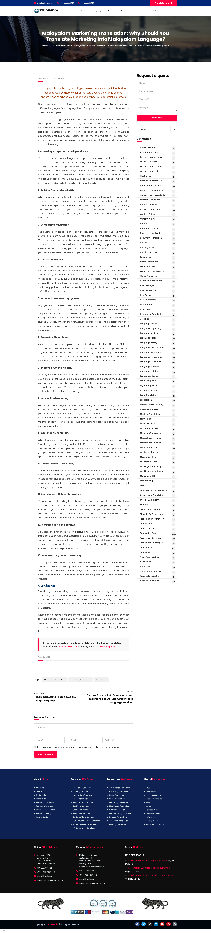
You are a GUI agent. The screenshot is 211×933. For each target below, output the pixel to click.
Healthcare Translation (157, 281)
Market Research (157, 424)
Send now (157, 117)
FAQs (148, 788)
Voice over (157, 567)
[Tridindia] (46, 11)
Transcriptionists (157, 524)
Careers (149, 806)
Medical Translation (157, 447)
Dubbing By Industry (157, 252)
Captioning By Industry (157, 181)
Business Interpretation (157, 157)
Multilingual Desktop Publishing (86, 821)
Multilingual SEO (157, 476)
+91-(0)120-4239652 (46, 872)
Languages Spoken (157, 376)
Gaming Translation (117, 824)
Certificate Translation (157, 186)
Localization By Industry (157, 405)
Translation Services (82, 788)
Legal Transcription (157, 390)
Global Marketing (157, 276)
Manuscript (157, 419)
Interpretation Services (83, 802)
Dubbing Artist (157, 247)
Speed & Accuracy (153, 795)
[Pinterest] (168, 924)
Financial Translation (118, 810)
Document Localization (157, 233)
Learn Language (157, 381)
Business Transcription (157, 167)
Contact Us (41, 799)
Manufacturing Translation (120, 813)
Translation (101, 680)
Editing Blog (157, 257)
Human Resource (157, 300)
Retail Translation (117, 799)
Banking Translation (118, 817)
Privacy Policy (152, 821)
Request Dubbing (43, 813)
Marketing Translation (61, 45)
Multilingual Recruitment (157, 471)
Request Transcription (45, 810)
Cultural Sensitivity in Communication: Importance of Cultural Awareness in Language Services (110, 699)
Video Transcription (157, 557)
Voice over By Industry (157, 571)
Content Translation (157, 209)
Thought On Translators (157, 514)
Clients (39, 791)
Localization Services (82, 795)
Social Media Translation (157, 495)
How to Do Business (157, 290)
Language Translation (157, 362)
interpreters (157, 309)
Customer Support (153, 813)
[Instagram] (150, 924)
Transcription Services (83, 799)
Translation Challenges (157, 543)
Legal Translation (157, 395)
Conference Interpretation (157, 190)
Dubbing (157, 243)
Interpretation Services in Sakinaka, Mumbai (149, 867)
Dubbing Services (80, 791)
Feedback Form (152, 810)
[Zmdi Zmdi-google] (175, 924)
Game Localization (157, 262)
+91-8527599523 (87, 3)
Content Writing (157, 219)
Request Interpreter (44, 806)
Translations (158, 547)
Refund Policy (151, 817)
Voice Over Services (81, 813)
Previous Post (39, 693)
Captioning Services (81, 810)
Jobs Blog (157, 319)
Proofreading (157, 481)
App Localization (157, 147)
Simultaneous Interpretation (157, 490)
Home (45, 45)
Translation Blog (158, 533)
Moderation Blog (157, 457)
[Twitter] (143, 924)
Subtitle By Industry (157, 500)
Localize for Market (157, 409)
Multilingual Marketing (157, 467)
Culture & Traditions (157, 228)
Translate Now (162, 3)
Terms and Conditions (155, 824)
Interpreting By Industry (157, 314)
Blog (148, 802)
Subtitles (157, 505)
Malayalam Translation (54, 680)
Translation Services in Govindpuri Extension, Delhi (151, 875)
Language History (157, 343)
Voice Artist (157, 562)
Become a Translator (154, 799)
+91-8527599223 (67, 646)
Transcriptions (157, 528)
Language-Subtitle (157, 371)
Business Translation (157, 171)
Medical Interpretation (157, 438)
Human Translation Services (85, 824)
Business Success (157, 162)
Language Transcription (157, 357)
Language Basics (157, 324)
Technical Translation (157, 509)
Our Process (151, 792)
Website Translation (157, 581)
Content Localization (157, 200)
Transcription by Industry (157, 519)
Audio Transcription (157, 152)
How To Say (157, 295)
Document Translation (157, 238)
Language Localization (157, 352)
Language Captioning (157, 328)
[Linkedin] (156, 924)
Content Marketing (157, 205)
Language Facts (157, 338)
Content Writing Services (83, 817)
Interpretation (157, 305)
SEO (157, 486)
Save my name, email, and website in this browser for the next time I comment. (80, 747)
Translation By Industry (157, 538)
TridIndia (53, 924)
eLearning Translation (118, 791)
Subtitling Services (81, 806)
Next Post (129, 692)
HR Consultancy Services (84, 828)
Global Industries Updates (157, 271)
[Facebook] (137, 924)
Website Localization (157, 576)
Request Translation (45, 802)
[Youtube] (162, 924)
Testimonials (41, 795)
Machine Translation (157, 414)
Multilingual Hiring (157, 462)
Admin (61, 78)
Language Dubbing (157, 333)
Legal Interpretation (157, 386)
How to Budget (157, 286)
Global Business (157, 267)
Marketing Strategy (157, 428)
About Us (40, 788)
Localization (157, 400)
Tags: (36, 680)
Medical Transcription (157, 443)
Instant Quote (42, 817)
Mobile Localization (157, 452)
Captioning (157, 176)
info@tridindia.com (45, 3)
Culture (157, 224)
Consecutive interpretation (157, 195)
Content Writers (157, 214)
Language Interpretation (157, 347)
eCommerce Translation (119, 788)
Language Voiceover (157, 367)
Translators (157, 552)
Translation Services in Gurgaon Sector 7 (147, 860)
